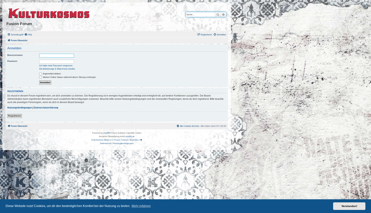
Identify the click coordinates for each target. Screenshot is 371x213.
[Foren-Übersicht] (49, 12)
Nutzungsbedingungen (19, 107)
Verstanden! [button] (349, 206)
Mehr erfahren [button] (141, 206)
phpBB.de (130, 136)
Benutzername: (15, 55)
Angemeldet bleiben (51, 73)
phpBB (106, 133)
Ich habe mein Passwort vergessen (55, 65)
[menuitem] (28, 34)
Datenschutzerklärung (46, 107)
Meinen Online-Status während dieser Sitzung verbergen (69, 77)
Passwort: (12, 61)
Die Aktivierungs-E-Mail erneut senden (57, 69)
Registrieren (14, 116)
